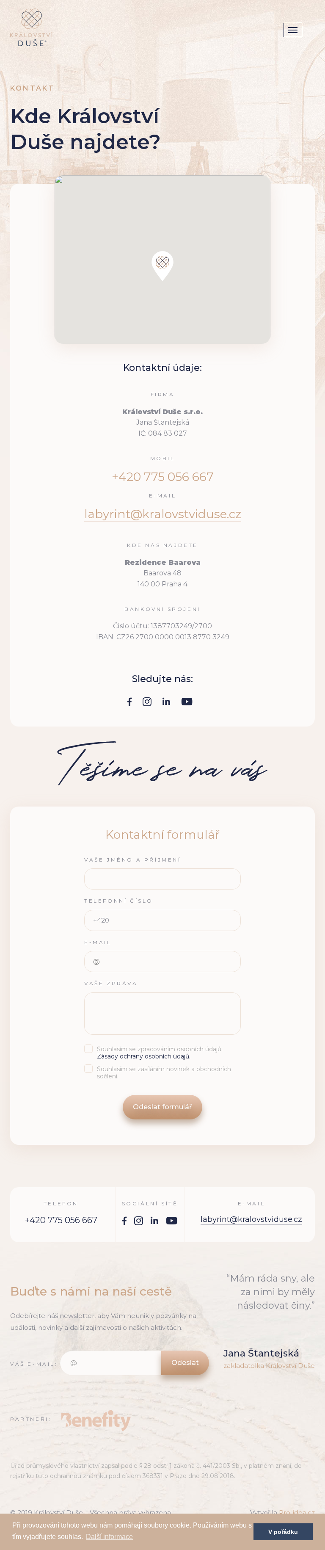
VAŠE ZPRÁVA (111, 983)
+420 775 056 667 (61, 1220)
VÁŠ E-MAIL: (34, 1364)
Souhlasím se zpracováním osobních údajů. (160, 1052)
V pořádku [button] (283, 1531)
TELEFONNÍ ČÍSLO (118, 901)
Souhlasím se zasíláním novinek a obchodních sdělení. (164, 1072)
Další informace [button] (109, 1536)
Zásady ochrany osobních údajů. (143, 1056)
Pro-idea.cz (297, 1513)
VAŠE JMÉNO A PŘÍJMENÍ (132, 860)
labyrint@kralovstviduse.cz (162, 514)
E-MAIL (98, 942)
